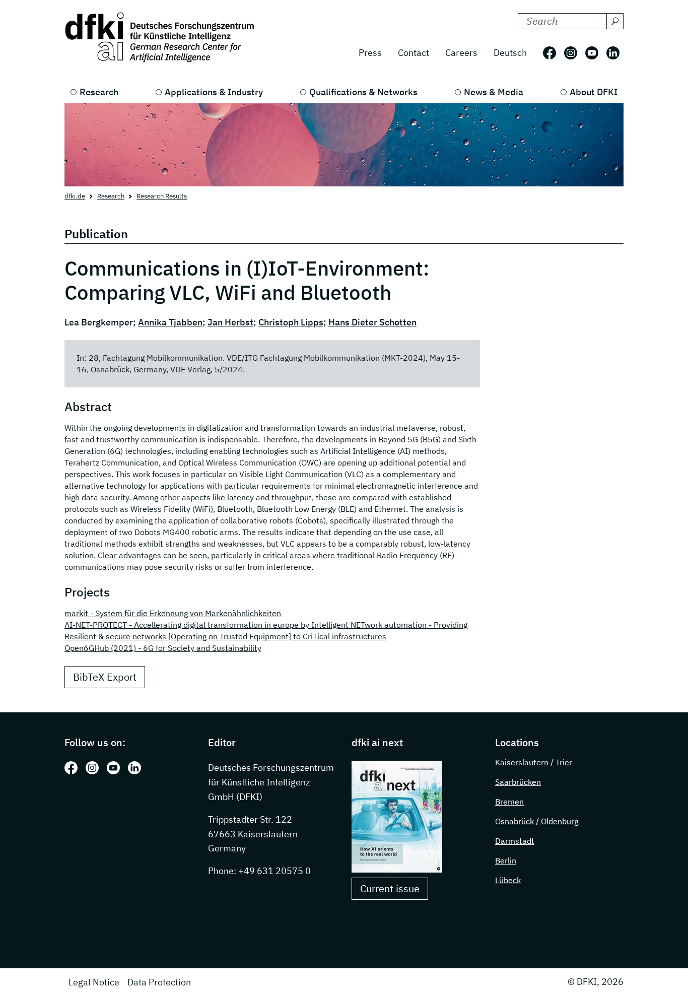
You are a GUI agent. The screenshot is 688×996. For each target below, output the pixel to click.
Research (99, 92)
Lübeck (508, 880)
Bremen (509, 801)
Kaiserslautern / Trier (533, 762)
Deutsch (510, 52)
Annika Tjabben (170, 322)
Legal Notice (93, 982)
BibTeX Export (104, 677)
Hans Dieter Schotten (372, 322)
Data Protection (159, 982)
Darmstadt (514, 841)
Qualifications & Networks (363, 92)
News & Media (493, 92)
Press (370, 52)
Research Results (161, 196)
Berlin (505, 860)
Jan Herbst (230, 322)
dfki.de (74, 196)
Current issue (390, 888)
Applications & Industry (214, 92)
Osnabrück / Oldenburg (536, 821)
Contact (413, 52)
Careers (461, 52)
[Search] (615, 21)
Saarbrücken (518, 782)
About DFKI (593, 92)
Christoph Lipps (290, 322)
